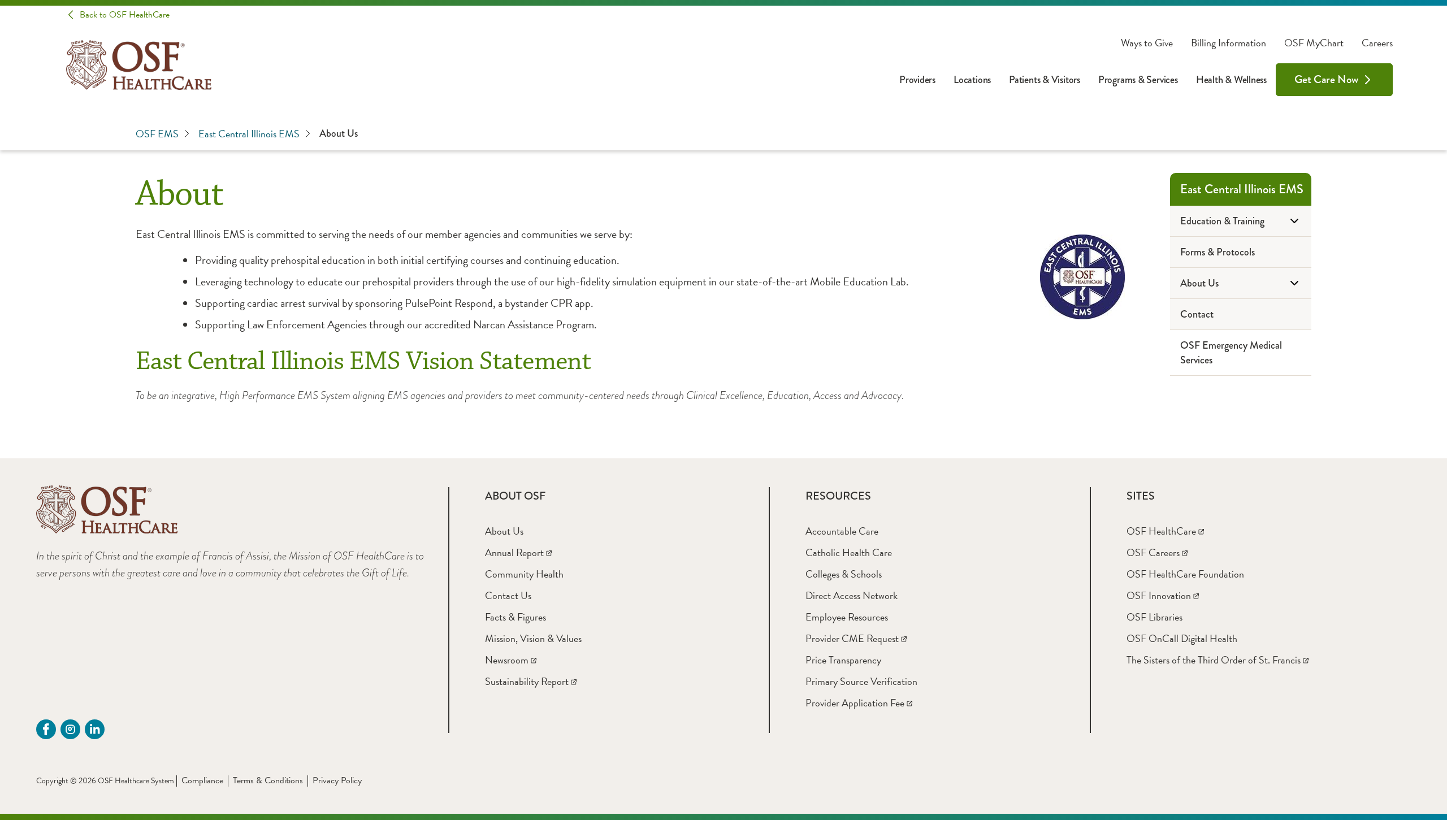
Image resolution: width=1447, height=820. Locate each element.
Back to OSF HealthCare (125, 14)
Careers (1377, 43)
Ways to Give (1147, 43)
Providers (917, 79)
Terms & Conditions (268, 780)
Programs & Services (1138, 79)
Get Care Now (1326, 79)
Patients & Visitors (1044, 79)
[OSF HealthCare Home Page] (138, 65)
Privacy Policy (337, 780)
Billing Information (1228, 43)
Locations (972, 79)
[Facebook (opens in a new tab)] (46, 729)
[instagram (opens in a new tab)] (70, 729)
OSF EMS (157, 133)
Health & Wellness (1231, 79)
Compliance (202, 780)
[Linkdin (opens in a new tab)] (95, 729)
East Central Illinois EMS (249, 133)
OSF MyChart (1314, 43)
